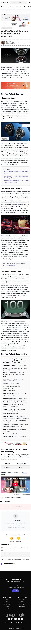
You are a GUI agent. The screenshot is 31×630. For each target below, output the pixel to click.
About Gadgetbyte (22, 603)
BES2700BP (17, 204)
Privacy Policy (22, 606)
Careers (22, 601)
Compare (7, 606)
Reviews (12, 7)
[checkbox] (7, 587)
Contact (22, 608)
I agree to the (16, 587)
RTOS (26, 206)
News (7, 7)
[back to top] (28, 626)
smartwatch (12, 69)
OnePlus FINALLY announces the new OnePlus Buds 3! (16, 172)
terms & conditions (19, 587)
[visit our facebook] (15, 619)
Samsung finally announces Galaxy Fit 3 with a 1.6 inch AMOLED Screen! (16, 182)
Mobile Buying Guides (7, 603)
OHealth (15, 434)
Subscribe (15, 591)
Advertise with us (22, 604)
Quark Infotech (22, 623)
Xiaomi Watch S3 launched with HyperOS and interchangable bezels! (16, 177)
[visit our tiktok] (22, 619)
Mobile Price (19, 7)
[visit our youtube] (9, 619)
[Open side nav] (29, 2)
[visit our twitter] (19, 619)
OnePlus (7, 11)
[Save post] (27, 43)
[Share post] (29, 42)
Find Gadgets (7, 608)
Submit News (22, 599)
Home (2, 7)
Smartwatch (9, 28)
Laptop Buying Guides (7, 604)
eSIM (16, 329)
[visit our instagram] (12, 619)
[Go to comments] (23, 42)
